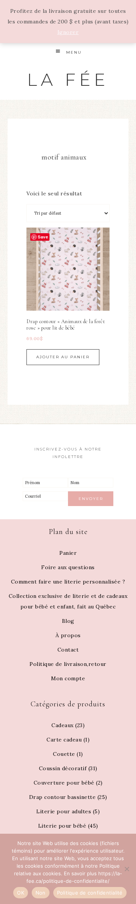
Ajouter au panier (63, 356)
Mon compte (68, 678)
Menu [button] (74, 52)
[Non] (126, 869)
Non (41, 893)
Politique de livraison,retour (68, 664)
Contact (68, 649)
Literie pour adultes (63, 811)
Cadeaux (62, 725)
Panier (68, 553)
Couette (64, 754)
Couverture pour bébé (64, 782)
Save (43, 237)
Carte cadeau (64, 739)
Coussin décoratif (63, 768)
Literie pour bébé (62, 825)
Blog (68, 621)
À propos (68, 635)
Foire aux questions (68, 567)
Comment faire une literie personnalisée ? (68, 581)
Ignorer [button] (68, 32)
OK (20, 893)
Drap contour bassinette (62, 797)
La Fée (68, 79)
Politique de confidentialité (90, 893)
